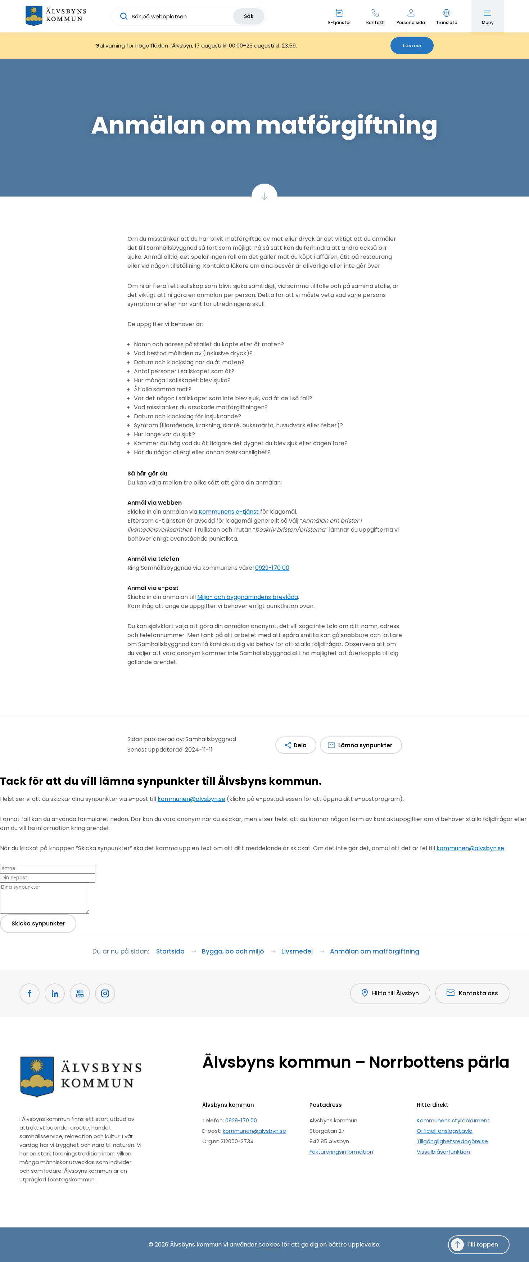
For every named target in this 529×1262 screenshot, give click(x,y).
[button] (446, 16)
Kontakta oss (478, 993)
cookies (269, 1244)
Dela (300, 745)
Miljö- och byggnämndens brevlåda (247, 597)
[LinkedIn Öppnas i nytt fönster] (55, 993)
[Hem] (55, 16)
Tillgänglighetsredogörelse (452, 1141)
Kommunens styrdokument (453, 1120)
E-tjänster (339, 22)
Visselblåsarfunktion (443, 1151)
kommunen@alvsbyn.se (191, 799)
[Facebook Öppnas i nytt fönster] (29, 993)
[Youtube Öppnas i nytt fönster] (80, 993)
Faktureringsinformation (341, 1151)
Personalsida (411, 22)
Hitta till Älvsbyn (395, 993)
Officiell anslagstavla (445, 1131)
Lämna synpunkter (365, 745)
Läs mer (412, 45)
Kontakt (375, 22)
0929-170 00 (272, 568)
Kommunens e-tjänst (229, 512)
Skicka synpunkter (38, 923)
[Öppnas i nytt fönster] (105, 993)
